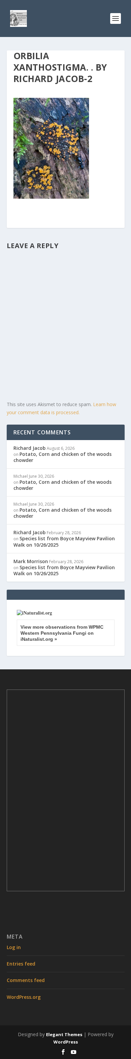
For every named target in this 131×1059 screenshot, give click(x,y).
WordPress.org (24, 997)
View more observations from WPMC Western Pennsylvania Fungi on (61, 633)
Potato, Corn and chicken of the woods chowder (62, 457)
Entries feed (21, 963)
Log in (14, 947)
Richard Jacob (29, 448)
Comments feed (26, 980)
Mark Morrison (30, 561)
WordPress (65, 1042)
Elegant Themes (64, 1034)
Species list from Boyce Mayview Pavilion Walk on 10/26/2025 (64, 541)
